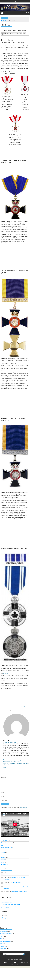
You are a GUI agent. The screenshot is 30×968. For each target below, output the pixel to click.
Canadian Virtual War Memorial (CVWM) (10, 906)
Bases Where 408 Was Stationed (19, 891)
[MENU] (29, 13)
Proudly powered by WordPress (9, 962)
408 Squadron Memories (6, 842)
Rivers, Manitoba (15, 873)
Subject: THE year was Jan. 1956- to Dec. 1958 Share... (14, 917)
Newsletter (3, 857)
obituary (3, 859)
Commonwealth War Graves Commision (10, 904)
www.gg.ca (5, 673)
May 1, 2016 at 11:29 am (10, 742)
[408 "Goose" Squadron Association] (15, 10)
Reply (4, 767)
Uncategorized (4, 864)
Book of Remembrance (6, 847)
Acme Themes (15, 964)
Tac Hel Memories (5, 907)
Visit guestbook (4, 918)
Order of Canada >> (24, 706)
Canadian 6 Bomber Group (7, 901)
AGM (2, 845)
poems (2, 862)
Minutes (2, 855)
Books (2, 850)
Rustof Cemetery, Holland (7, 902)
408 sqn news (4, 840)
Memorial (3, 852)
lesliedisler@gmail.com (8, 757)
